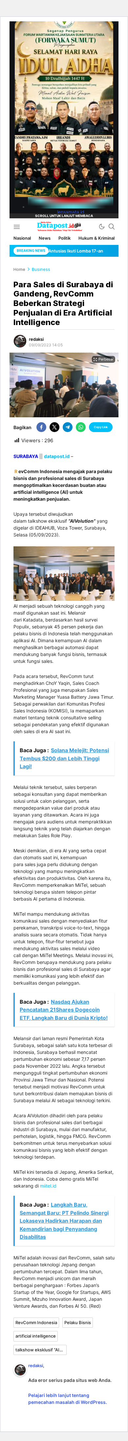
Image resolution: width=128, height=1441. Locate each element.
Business (41, 269)
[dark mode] (102, 226)
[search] (112, 226)
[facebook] (41, 427)
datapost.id (57, 456)
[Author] (20, 341)
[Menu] (16, 226)
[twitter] (54, 427)
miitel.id (48, 1186)
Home (19, 269)
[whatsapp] (81, 427)
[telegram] (68, 427)
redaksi (36, 339)
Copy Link (101, 427)
